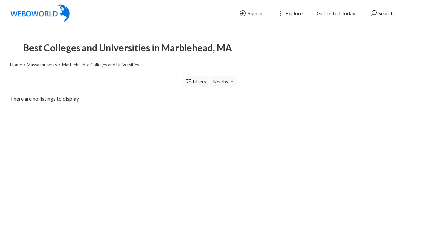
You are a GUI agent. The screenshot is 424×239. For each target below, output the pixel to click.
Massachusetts (42, 64)
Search (385, 13)
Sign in (254, 13)
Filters (199, 81)
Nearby (221, 81)
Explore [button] (293, 13)
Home (16, 64)
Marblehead (73, 64)
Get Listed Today (336, 13)
